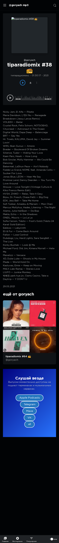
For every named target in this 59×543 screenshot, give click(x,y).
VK (29, 417)
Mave (29, 410)
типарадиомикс (20, 75)
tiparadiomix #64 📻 (18, 356)
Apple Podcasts (29, 397)
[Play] (23, 82)
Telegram (29, 404)
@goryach (29, 60)
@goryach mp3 (19, 5)
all (29, 424)
